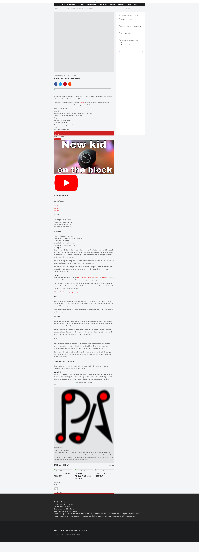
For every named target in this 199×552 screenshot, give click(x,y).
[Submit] (70, 84)
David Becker (58, 448)
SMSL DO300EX (94, 277)
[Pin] (65, 84)
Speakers (121, 4)
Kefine (82, 102)
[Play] (66, 183)
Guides (129, 4)
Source (112, 4)
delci (55, 385)
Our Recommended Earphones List (130, 45)
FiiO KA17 (105, 277)
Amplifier (81, 4)
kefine (57, 385)
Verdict (56, 210)
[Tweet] (60, 84)
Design (56, 206)
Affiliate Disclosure (76, 8)
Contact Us (65, 8)
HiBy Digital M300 (83, 277)
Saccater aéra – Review (63, 475)
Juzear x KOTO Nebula (103, 475)
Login (56, 484)
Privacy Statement (90, 8)
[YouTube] (140, 8)
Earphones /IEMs (58, 75)
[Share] (56, 84)
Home (63, 4)
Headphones (103, 4)
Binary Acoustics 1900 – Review (83, 476)
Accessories (71, 4)
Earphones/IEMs (91, 4)
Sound (56, 208)
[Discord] (142, 8)
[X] (136, 8)
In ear (65, 75)
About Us (57, 8)
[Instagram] (138, 8)
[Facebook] (134, 8)
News (135, 4)
